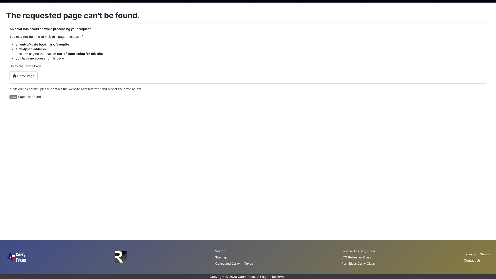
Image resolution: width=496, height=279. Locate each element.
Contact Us (472, 260)
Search (220, 251)
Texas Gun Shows (477, 254)
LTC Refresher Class (356, 257)
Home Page (25, 76)
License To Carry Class (358, 251)
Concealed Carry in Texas (234, 263)
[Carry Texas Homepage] (16, 257)
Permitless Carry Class (358, 263)
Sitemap (221, 257)
